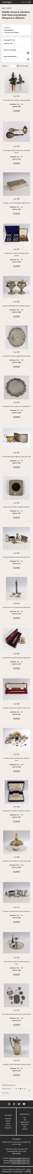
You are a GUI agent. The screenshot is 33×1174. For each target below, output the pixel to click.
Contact (25, 1129)
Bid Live (8, 1125)
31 (18, 1089)
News (24, 1127)
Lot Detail (16, 110)
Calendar (8, 1119)
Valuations (24, 1124)
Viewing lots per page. (15, 66)
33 (22, 1089)
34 (25, 1089)
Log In (23, 2)
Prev (3, 1093)
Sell (25, 1120)
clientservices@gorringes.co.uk (19, 1158)
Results (8, 1121)
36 (29, 1091)
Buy (25, 1117)
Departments (24, 1122)
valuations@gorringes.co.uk (20, 1163)
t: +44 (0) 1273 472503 (11, 32)
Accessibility (27, 1171)
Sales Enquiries (9, 30)
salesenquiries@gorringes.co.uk (19, 1160)
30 (16, 1089)
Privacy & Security (18, 1171)
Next (6, 1093)
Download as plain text (8, 1085)
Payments (8, 1128)
